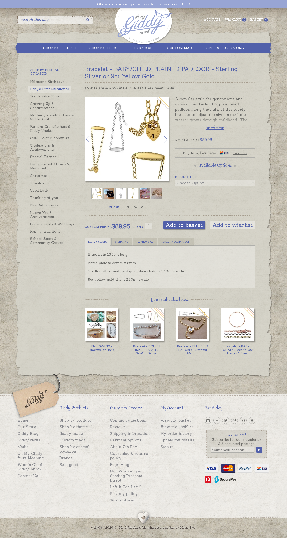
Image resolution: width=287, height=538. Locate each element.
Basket (258, 19)
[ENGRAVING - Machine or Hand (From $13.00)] (101, 324)
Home (22, 420)
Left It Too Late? (125, 486)
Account (212, 19)
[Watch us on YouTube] (252, 420)
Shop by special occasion (74, 449)
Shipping (122, 241)
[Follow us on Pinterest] (234, 420)
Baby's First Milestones (49, 89)
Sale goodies (71, 464)
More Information (175, 241)
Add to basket (184, 224)
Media (23, 446)
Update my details (177, 440)
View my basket (175, 420)
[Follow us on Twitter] (225, 420)
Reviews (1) (145, 241)
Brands (65, 457)
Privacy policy (124, 493)
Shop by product (75, 420)
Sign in (167, 446)
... (147, 349)
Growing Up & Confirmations (42, 105)
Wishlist (235, 19)
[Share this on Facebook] (122, 207)
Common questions (128, 420)
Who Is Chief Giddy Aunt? (29, 467)
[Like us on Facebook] (216, 420)
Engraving (119, 464)
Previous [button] (92, 139)
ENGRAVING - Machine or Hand (101, 348)
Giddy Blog (27, 433)
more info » (240, 153)
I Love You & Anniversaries (42, 214)
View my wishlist (176, 426)
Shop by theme (73, 426)
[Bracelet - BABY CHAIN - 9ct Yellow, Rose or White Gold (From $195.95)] (237, 324)
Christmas (38, 176)
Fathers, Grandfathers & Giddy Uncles (50, 128)
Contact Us (27, 475)
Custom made (72, 440)
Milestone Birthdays (47, 81)
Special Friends (43, 157)
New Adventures (44, 205)
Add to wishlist (232, 224)
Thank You (39, 183)
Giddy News (28, 440)
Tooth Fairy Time (45, 96)
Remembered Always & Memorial (49, 166)
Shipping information (130, 433)
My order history (176, 433)
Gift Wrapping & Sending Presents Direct (126, 476)
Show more (215, 128)
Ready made (71, 433)
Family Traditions (45, 231)
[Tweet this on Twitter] (128, 207)
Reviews (118, 426)
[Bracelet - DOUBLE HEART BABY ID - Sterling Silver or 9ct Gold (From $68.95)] (146, 324)
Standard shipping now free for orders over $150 (143, 4)
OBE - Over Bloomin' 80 (50, 138)
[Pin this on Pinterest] (142, 207)
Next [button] (161, 139)
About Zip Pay (123, 446)
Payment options (125, 440)
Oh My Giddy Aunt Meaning (30, 455)
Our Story (26, 426)
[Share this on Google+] (135, 207)
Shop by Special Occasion (106, 87)
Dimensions (97, 241)
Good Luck (39, 190)
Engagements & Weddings (52, 224)
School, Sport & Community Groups (46, 241)
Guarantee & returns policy (129, 455)
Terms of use (122, 500)
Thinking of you (44, 198)
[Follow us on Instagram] (243, 420)
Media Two (188, 527)
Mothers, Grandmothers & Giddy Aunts (52, 117)
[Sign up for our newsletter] (208, 420)
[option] (127, 139)
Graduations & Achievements (42, 147)
